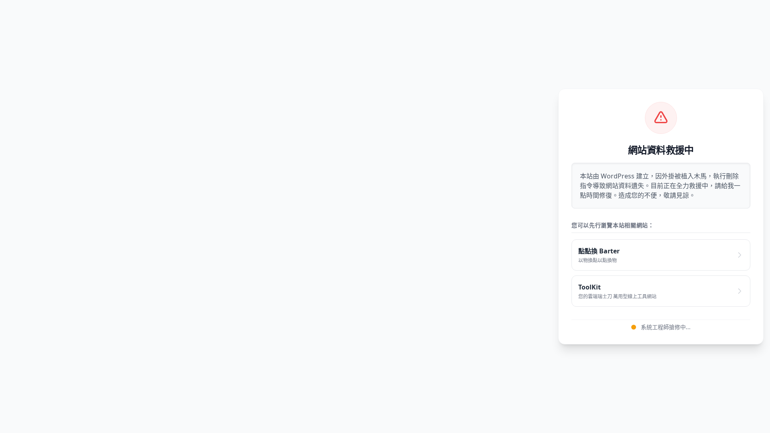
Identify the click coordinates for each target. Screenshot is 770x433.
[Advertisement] (282, 216)
